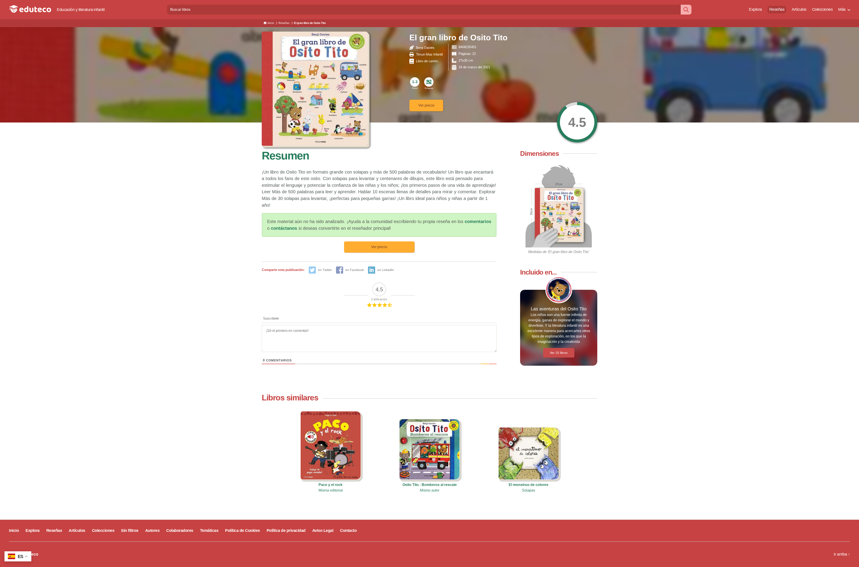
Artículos (799, 9)
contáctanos (284, 228)
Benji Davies (425, 47)
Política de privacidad (286, 530)
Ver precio (426, 105)
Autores (152, 530)
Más (842, 9)
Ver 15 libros (559, 352)
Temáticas (209, 530)
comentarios (478, 221)
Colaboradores (179, 530)
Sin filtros (129, 530)
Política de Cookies (242, 530)
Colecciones (822, 9)
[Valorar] (577, 122)
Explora (755, 9)
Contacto (348, 530)
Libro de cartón (427, 61)
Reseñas (777, 9)
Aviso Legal (323, 530)
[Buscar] (686, 9)
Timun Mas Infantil (429, 54)
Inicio (14, 530)
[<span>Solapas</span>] (429, 82)
